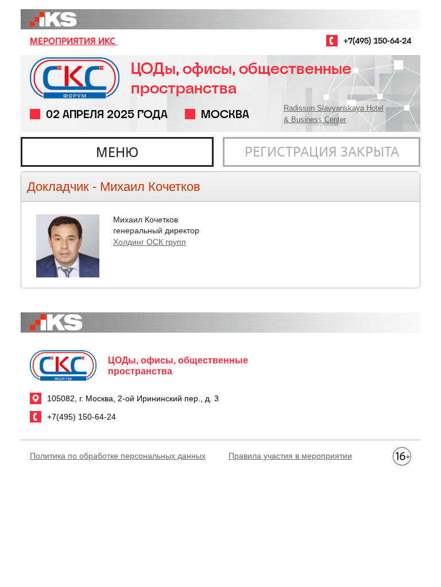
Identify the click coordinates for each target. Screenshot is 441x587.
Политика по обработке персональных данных (118, 455)
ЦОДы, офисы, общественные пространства (241, 78)
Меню (117, 152)
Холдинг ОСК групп (149, 241)
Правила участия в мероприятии (290, 455)
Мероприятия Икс (74, 40)
